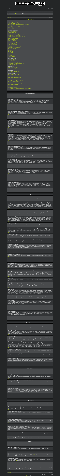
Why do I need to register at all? (13, 22)
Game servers (13, 13)
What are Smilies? (10, 52)
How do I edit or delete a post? (12, 39)
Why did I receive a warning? (12, 45)
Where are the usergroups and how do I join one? (15, 61)
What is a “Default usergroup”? (12, 64)
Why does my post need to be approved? (14, 47)
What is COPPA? (10, 27)
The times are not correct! (12, 32)
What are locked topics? (11, 56)
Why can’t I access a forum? (12, 43)
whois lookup (30, 464)
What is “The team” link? (11, 65)
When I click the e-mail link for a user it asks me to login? (17, 36)
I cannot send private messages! (13, 67)
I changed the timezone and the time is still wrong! (15, 33)
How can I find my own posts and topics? (14, 77)
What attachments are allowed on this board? (15, 83)
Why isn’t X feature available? (12, 87)
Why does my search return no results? (14, 75)
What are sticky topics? (11, 55)
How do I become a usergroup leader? (14, 62)
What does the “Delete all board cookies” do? (15, 29)
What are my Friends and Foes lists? (13, 71)
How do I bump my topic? (12, 48)
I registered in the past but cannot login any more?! (16, 26)
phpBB (27, 475)
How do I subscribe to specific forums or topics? (15, 80)
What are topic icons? (11, 57)
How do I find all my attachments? (13, 84)
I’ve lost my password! (11, 25)
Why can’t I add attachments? (12, 44)
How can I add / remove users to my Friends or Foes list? (17, 72)
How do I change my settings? (12, 31)
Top (8, 97)
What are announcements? (12, 54)
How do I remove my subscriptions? (13, 81)
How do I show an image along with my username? (16, 34)
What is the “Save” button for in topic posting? (15, 46)
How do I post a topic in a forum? (13, 38)
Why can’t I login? (10, 21)
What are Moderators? (11, 60)
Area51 (16, 460)
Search (51, 8)
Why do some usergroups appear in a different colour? (16, 63)
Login (9, 8)
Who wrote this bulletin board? (12, 86)
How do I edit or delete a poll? (12, 42)
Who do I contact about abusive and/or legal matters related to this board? (19, 88)
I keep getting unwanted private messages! (14, 68)
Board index (9, 17)
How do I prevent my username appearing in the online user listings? (19, 24)
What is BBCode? (10, 50)
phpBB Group (34, 454)
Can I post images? (11, 53)
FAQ (48, 8)
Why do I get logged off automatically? (14, 23)
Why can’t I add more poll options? (13, 41)
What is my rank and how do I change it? (14, 35)
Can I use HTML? (10, 51)
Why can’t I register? (11, 28)
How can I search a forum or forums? (13, 74)
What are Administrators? (12, 59)
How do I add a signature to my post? (13, 40)
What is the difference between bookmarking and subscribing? (17, 79)
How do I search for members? (12, 76)
